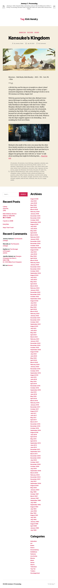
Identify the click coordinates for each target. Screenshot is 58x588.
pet (43, 173)
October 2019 (34, 371)
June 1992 (33, 511)
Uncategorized (35, 573)
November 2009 (35, 458)
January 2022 (34, 315)
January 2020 (34, 366)
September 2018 (35, 390)
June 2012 (33, 447)
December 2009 (35, 456)
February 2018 (34, 402)
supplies (18, 178)
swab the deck (24, 178)
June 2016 (33, 434)
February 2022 (34, 313)
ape (47, 163)
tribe (36, 178)
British (34, 164)
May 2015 (33, 439)
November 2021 (35, 320)
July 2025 (33, 226)
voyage (44, 178)
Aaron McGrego (29, 163)
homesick (31, 168)
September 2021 (35, 324)
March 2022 (34, 311)
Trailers (32, 571)
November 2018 (35, 385)
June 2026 (33, 203)
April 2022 (33, 309)
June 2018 (33, 394)
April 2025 (33, 233)
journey (12, 170)
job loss (46, 168)
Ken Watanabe (22, 170)
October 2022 (34, 296)
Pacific (29, 173)
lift (39, 170)
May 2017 (33, 417)
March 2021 (34, 337)
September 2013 (35, 443)
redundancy (31, 175)
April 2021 (33, 335)
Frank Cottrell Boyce (23, 168)
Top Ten (32, 569)
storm (40, 176)
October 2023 (34, 271)
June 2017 (33, 415)
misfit (26, 171)
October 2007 (34, 462)
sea (19, 176)
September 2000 (35, 483)
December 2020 (35, 343)
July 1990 (33, 519)
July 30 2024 (30, 43)
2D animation (13, 163)
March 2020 (34, 362)
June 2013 (33, 445)
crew (36, 166)
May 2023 (33, 281)
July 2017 (33, 413)
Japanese (40, 168)
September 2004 (35, 470)
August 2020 (34, 352)
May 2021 (33, 332)
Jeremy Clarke (19, 43)
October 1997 (34, 494)
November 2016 (35, 426)
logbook (12, 171)
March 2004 (34, 473)
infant (35, 168)
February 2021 (34, 339)
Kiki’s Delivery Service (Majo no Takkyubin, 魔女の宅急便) (9, 215)
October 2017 (34, 409)
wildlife (12, 180)
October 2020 (34, 347)
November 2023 (35, 269)
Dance (32, 547)
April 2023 (33, 284)
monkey (31, 171)
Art (31, 543)
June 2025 (33, 228)
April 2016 (33, 436)
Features (30, 32)
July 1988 (33, 530)
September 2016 (35, 430)
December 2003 (35, 477)
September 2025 (35, 222)
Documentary (34, 549)
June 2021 (33, 330)
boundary (21, 164)
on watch (41, 171)
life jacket (35, 170)
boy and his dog (28, 164)
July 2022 (33, 303)
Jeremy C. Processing (29, 3)
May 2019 (33, 381)
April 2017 (33, 419)
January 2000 (34, 490)
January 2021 (34, 341)
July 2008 (33, 460)
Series (32, 562)
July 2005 (33, 468)
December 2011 (35, 449)
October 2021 (34, 322)
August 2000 (34, 485)
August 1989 (34, 524)
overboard (24, 173)
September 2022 (35, 298)
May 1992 (33, 513)
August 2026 (34, 199)
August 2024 (34, 250)
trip (39, 178)
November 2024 (35, 243)
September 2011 (35, 451)
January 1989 (34, 528)
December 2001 (35, 479)
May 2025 (33, 230)
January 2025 (34, 239)
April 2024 (33, 258)
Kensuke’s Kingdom (29, 38)
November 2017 (35, 407)
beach (12, 164)
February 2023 (34, 288)
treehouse (31, 178)
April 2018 (33, 398)
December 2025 (35, 216)
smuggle (30, 176)
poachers (12, 175)
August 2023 (34, 275)
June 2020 (33, 356)
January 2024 (34, 264)
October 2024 (34, 245)
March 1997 (34, 496)
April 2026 (33, 207)
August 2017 (34, 411)
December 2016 (35, 424)
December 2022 (35, 292)
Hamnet (10, 265)
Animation (22, 32)
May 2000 (33, 487)
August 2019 (34, 375)
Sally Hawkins (14, 176)
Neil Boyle (36, 171)
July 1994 (33, 502)
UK (41, 178)
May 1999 (33, 492)
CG (42, 164)
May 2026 (33, 205)
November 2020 (35, 345)
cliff (25, 166)
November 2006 (35, 464)
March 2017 (34, 422)
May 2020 (33, 358)
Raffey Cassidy (23, 175)
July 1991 (33, 517)
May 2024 (33, 256)
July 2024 (33, 252)
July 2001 (33, 481)
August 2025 (34, 224)
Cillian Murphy (19, 166)
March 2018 (34, 400)
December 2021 (35, 318)
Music (32, 560)
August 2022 (34, 301)
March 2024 (34, 260)
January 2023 (34, 290)
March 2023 (34, 286)
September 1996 (35, 500)
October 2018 (34, 388)
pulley (17, 175)
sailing (45, 175)
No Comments (42, 43)
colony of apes (30, 166)
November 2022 (35, 294)
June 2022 (33, 305)
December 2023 (35, 267)
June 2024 (33, 254)
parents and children (36, 173)
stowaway (45, 176)
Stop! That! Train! (8, 227)
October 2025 (34, 220)
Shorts (32, 564)
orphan (19, 173)
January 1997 (34, 498)
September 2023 (35, 273)
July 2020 (33, 354)
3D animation (21, 163)
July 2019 (33, 377)
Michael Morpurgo (20, 171)
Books (32, 545)
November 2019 (35, 368)
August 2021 (34, 326)
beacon (16, 164)
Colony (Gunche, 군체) (5, 208)
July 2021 (33, 328)
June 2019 (33, 379)
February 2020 (35, 364)
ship (22, 176)
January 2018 (34, 405)
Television (33, 566)
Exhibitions (33, 552)
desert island (41, 166)
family (15, 168)
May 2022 (33, 307)
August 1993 (34, 507)
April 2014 (33, 441)
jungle (16, 170)
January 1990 (34, 521)
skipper (25, 176)
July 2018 (33, 392)
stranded (12, 178)
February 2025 (34, 237)
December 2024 (35, 241)
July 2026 (33, 201)
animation (42, 163)
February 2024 (34, 262)
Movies (37, 32)
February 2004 (35, 475)
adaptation (37, 163)
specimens (35, 176)
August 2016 (34, 432)
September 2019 (35, 373)
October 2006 (34, 466)
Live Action (33, 556)
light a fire (43, 170)
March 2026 (34, 209)
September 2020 (35, 349)
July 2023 (33, 277)
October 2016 (34, 428)
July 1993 (33, 509)
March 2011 (33, 453)
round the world (39, 175)
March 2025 (34, 235)
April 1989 (33, 526)
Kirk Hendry (30, 170)
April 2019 (33, 383)
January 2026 (34, 213)
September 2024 (35, 247)
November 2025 (35, 218)
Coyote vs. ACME (8, 221)
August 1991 (34, 515)
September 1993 (35, 504)
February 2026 (34, 211)
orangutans (13, 173)
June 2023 (33, 279)
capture (39, 164)
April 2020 (33, 360)
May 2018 (33, 396)
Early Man (6, 224)
